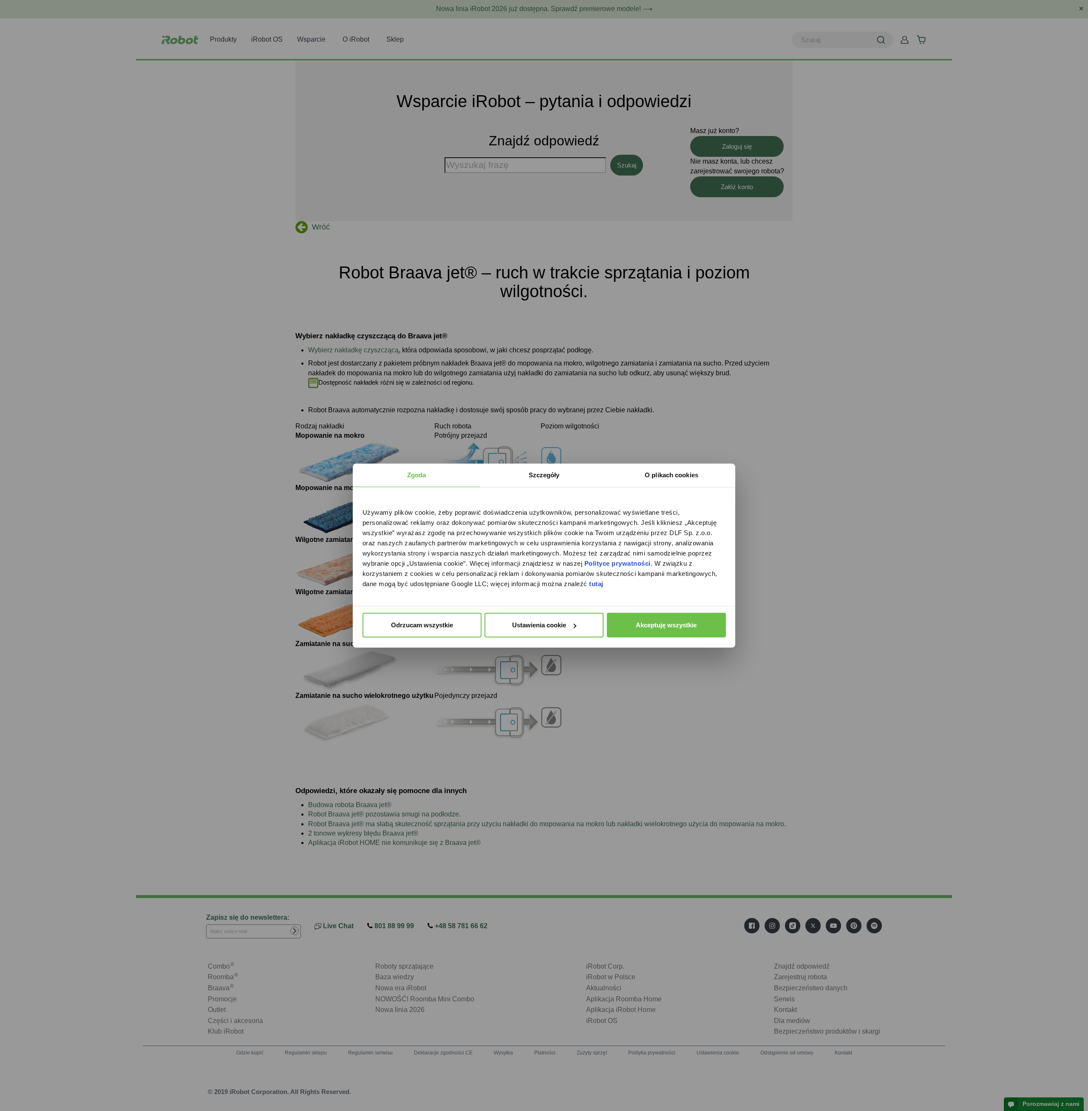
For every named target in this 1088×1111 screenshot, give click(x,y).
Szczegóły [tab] (544, 475)
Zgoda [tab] (416, 475)
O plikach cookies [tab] (671, 475)
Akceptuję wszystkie (666, 625)
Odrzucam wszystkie (422, 625)
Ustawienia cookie (539, 625)
